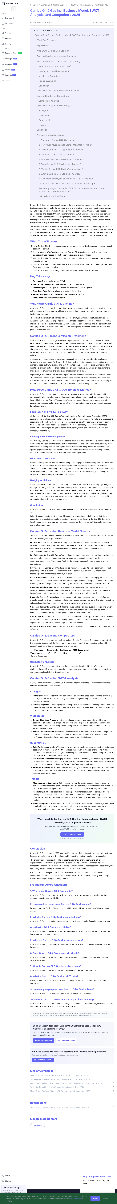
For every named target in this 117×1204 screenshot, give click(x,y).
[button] (72, 30)
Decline (105, 1198)
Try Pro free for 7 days (72, 834)
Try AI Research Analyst (66, 1040)
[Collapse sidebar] (13, 8)
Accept (95, 1198)
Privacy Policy (75, 1199)
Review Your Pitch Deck (43, 1040)
